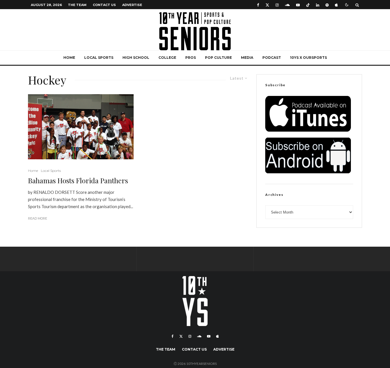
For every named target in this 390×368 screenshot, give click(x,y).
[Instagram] (277, 5)
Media (247, 57)
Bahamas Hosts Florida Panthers (78, 180)
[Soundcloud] (287, 5)
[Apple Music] (336, 5)
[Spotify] (327, 5)
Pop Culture (218, 57)
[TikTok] (308, 5)
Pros (190, 57)
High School (135, 57)
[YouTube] (298, 5)
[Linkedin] (317, 5)
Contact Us (104, 5)
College (167, 57)
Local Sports (98, 57)
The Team (77, 5)
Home (69, 57)
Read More (37, 218)
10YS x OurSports (308, 57)
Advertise (132, 5)
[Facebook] (258, 5)
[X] (267, 5)
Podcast (271, 57)
